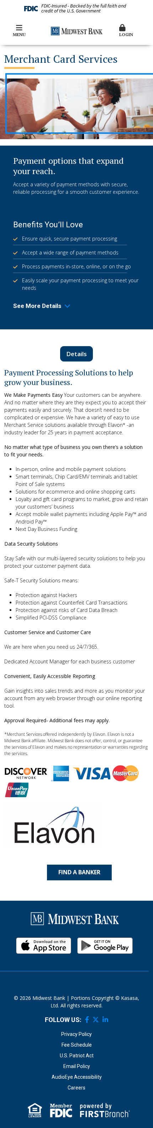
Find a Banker (79, 872)
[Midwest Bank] (76, 30)
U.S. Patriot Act (77, 1055)
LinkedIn (105, 1019)
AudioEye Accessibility (77, 1077)
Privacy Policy (76, 1034)
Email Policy (76, 1066)
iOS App (44, 945)
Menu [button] (19, 34)
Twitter (96, 1019)
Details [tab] (76, 354)
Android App (105, 945)
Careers (76, 1088)
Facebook (87, 1019)
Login (126, 34)
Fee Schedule (77, 1045)
